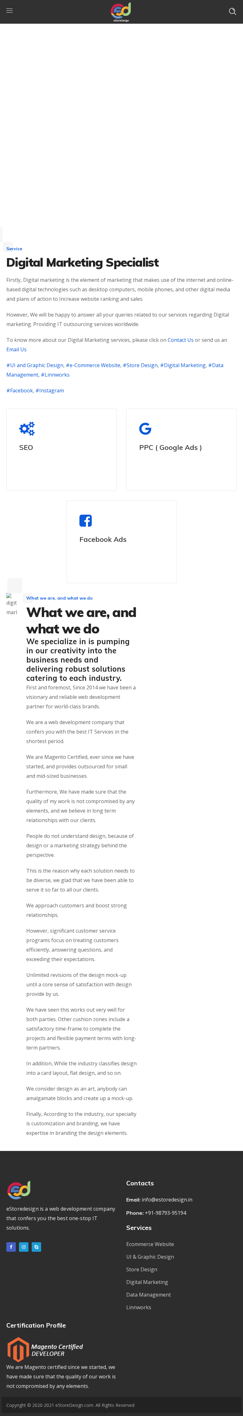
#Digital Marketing (183, 365)
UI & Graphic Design (150, 1256)
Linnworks (138, 1307)
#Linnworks (55, 374)
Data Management (148, 1294)
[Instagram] (23, 1247)
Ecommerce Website (150, 1244)
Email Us (16, 349)
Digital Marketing (147, 1282)
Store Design (141, 1269)
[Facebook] (11, 1247)
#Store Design (140, 365)
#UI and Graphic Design (34, 365)
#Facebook (19, 390)
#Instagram (49, 390)
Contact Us (181, 339)
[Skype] (36, 1247)
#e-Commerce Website (92, 365)
